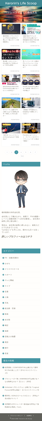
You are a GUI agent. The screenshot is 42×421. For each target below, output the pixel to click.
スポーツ (8, 275)
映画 (6, 314)
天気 (6, 303)
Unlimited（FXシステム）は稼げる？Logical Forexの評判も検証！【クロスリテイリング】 (22, 388)
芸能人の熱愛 (10, 336)
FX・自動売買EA (12, 258)
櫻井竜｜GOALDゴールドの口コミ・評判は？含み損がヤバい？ (22, 397)
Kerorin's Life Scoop (21, 3)
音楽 (6, 353)
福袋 (6, 331)
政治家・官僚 (10, 308)
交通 (6, 292)
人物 (6, 297)
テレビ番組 (9, 280)
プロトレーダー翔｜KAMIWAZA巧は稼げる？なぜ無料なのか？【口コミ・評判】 (22, 380)
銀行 (6, 348)
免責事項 (29, 415)
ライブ (7, 286)
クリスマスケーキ (12, 269)
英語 (6, 342)
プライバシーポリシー (16, 415)
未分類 (7, 320)
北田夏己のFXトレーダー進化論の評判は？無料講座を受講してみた (22, 405)
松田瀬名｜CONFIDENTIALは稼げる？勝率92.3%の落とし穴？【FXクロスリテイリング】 (21, 370)
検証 (6, 325)
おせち (7, 263)
